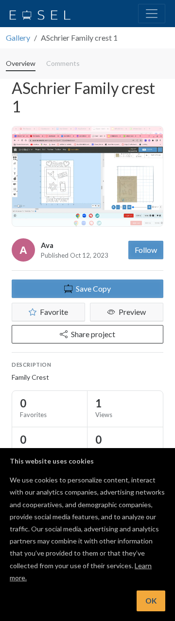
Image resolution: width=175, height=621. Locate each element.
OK (151, 600)
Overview (20, 63)
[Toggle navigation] (151, 13)
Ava (47, 245)
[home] (40, 13)
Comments (63, 63)
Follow (146, 249)
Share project (93, 334)
